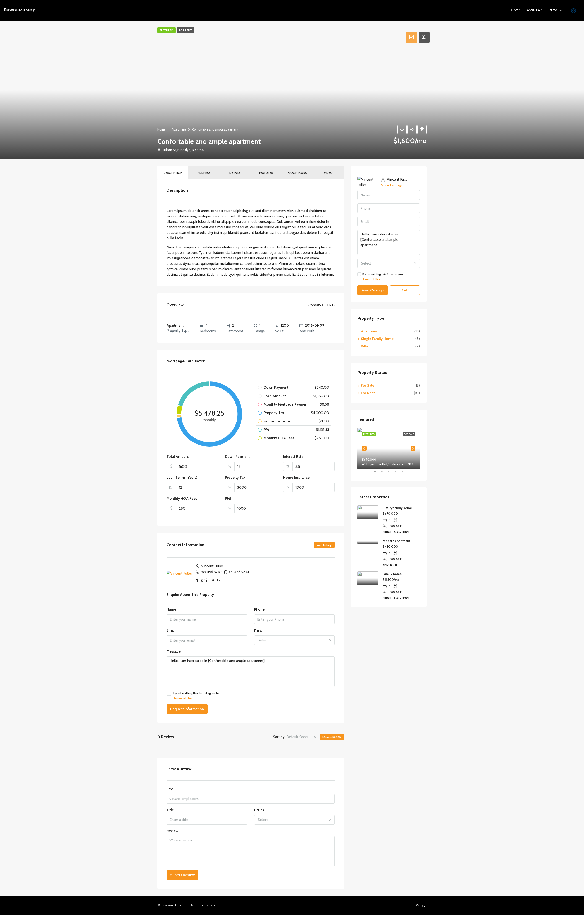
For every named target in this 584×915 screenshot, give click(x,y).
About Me (534, 10)
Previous (364, 448)
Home (515, 10)
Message (174, 651)
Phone (259, 609)
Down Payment (237, 456)
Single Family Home (377, 339)
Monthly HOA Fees (182, 498)
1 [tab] (377, 473)
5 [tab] (404, 473)
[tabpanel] (388, 448)
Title (170, 810)
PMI (228, 498)
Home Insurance (296, 477)
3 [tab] (391, 473)
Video (328, 173)
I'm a (258, 630)
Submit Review (182, 875)
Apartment (369, 331)
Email (171, 630)
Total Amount (178, 456)
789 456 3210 (211, 572)
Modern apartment (396, 541)
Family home (392, 574)
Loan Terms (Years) (182, 477)
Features (266, 173)
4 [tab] (398, 473)
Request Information (187, 709)
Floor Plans (297, 173)
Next (413, 448)
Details (235, 173)
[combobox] (294, 640)
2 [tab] (384, 473)
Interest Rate (293, 456)
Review (172, 831)
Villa (364, 346)
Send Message (372, 290)
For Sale (367, 385)
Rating (259, 810)
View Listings (324, 545)
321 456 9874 (238, 572)
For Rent (368, 393)
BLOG (553, 10)
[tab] (411, 37)
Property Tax (235, 477)
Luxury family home (397, 508)
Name (171, 609)
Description (173, 173)
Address (204, 173)
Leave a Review (331, 736)
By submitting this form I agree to (196, 695)
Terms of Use (182, 698)
